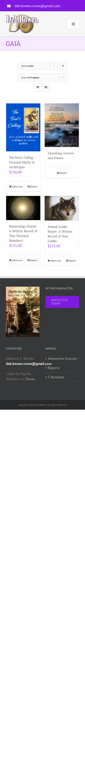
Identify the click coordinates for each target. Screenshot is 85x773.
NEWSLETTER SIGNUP (59, 301)
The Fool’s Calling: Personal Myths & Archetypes (22, 162)
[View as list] (46, 87)
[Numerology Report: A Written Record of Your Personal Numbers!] (23, 208)
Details (33, 186)
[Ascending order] (63, 66)
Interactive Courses (62, 358)
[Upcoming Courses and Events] (62, 125)
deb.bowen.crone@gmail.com (37, 6)
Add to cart (17, 186)
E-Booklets (56, 377)
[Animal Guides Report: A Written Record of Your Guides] (62, 208)
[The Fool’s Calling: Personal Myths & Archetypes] (23, 127)
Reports (54, 368)
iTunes (30, 379)
